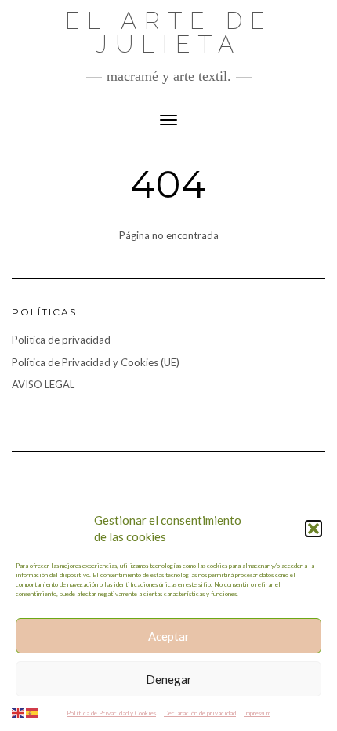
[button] (313, 528)
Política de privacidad (61, 339)
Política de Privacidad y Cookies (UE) (95, 362)
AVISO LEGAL (43, 384)
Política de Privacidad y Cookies (111, 713)
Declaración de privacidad (200, 713)
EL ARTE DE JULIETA (168, 32)
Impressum (257, 713)
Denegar (169, 679)
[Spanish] (33, 711)
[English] (19, 711)
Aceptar (169, 636)
